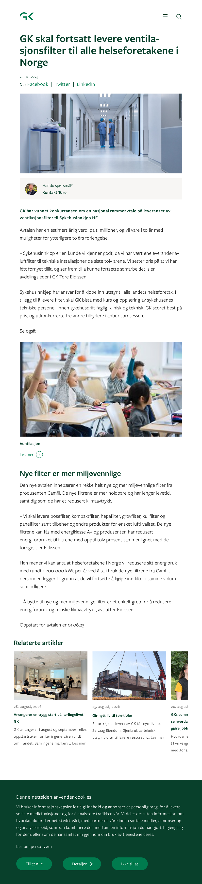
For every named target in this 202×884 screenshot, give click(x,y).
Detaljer (79, 864)
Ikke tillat (129, 864)
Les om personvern (34, 846)
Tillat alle (34, 864)
